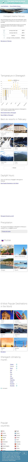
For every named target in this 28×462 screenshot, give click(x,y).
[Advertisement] (14, 57)
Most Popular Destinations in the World (9, 183)
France (2, 322)
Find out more (12, 460)
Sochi (16, 270)
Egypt (17, 431)
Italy (2, 336)
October (11, 381)
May (11, 372)
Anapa (3, 270)
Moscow (3, 256)
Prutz (16, 162)
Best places (3, 351)
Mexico (4, 448)
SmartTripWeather (4, 6)
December (12, 385)
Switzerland (5, 441)
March (11, 368)
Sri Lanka (18, 443)
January (11, 364)
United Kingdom (18, 322)
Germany (4, 435)
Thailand (18, 435)
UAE (2, 349)
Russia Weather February (15, 6)
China (17, 446)
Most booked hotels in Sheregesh (8, 112)
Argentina (18, 441)
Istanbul (17, 334)
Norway (17, 448)
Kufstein (17, 134)
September (12, 380)
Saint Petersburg (20, 256)
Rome (3, 334)
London (17, 321)
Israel (17, 439)
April (11, 370)
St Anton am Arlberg (6, 148)
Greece (17, 433)
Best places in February (6, 41)
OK (24, 453)
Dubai (3, 348)
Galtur (16, 148)
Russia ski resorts (6, 231)
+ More (14, 168)
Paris (2, 321)
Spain (4, 439)
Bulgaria (18, 450)
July (11, 376)
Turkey (16, 336)
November (12, 383)
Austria (4, 433)
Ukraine (4, 437)
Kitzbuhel (3, 134)
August (11, 378)
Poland (17, 437)
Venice (17, 348)
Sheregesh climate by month (7, 216)
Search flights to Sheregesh (7, 115)
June (11, 374)
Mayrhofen (3, 162)
